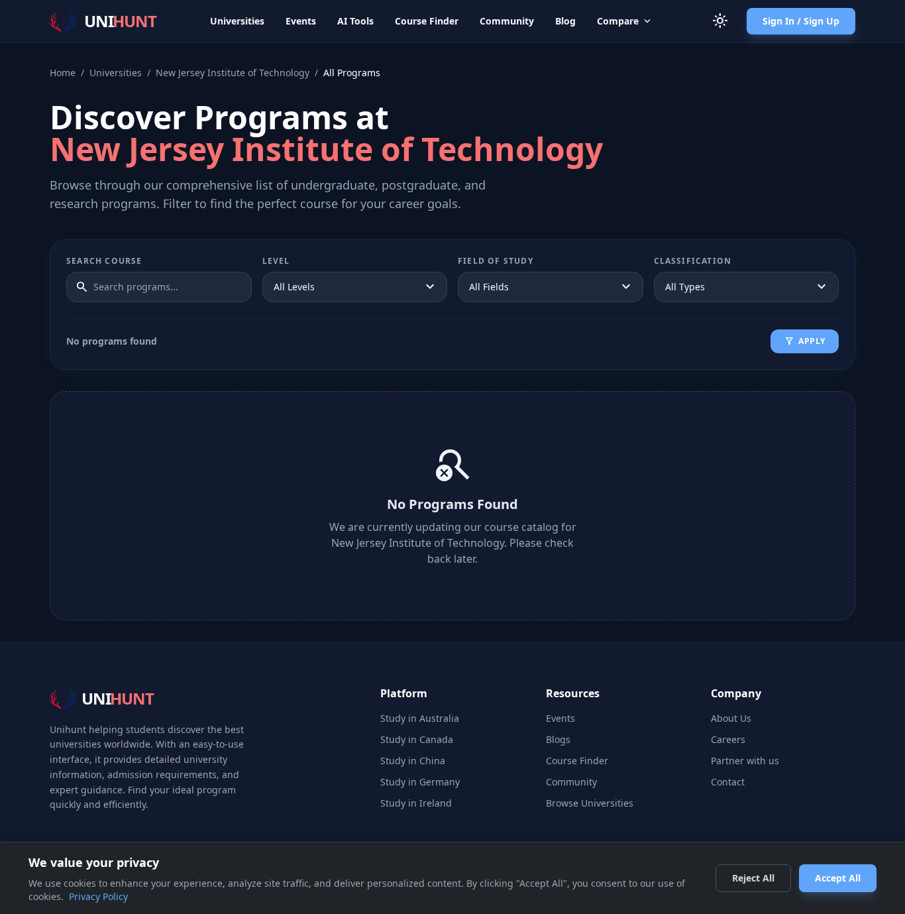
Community (507, 21)
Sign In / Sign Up (801, 21)
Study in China (412, 760)
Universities (237, 21)
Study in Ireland (416, 803)
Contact (728, 781)
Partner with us (745, 760)
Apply (804, 341)
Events (301, 21)
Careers (728, 739)
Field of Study (495, 261)
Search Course (104, 261)
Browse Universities (589, 803)
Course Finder (426, 21)
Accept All (838, 878)
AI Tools (355, 21)
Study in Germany (420, 781)
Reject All (753, 878)
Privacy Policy (98, 896)
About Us (731, 718)
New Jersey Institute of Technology (232, 72)
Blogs (558, 739)
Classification (693, 261)
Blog (565, 21)
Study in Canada (416, 739)
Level (276, 261)
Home (63, 72)
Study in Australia (419, 718)
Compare (625, 21)
